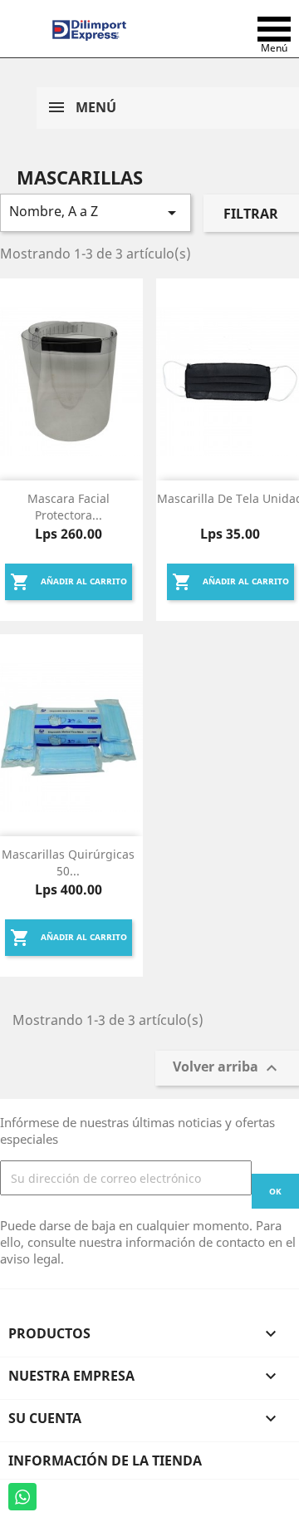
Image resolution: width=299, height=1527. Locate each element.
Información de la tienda (105, 1460)
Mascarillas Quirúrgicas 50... (68, 862)
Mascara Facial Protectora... (68, 506)
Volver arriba (227, 1068)
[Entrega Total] (89, 29)
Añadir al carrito (68, 582)
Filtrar (250, 213)
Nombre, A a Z (95, 212)
